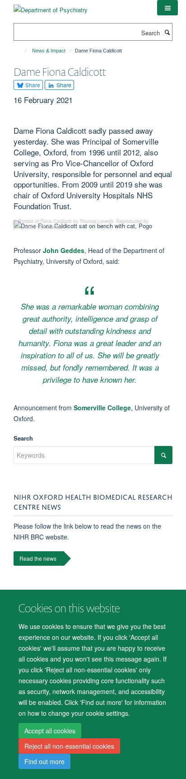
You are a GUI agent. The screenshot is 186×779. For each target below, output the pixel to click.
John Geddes (63, 250)
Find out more (44, 761)
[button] (167, 7)
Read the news (37, 558)
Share (32, 85)
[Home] (21, 51)
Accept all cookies (49, 730)
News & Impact (48, 50)
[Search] (167, 32)
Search (23, 438)
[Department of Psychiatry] (51, 6)
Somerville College (102, 407)
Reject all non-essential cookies (69, 746)
